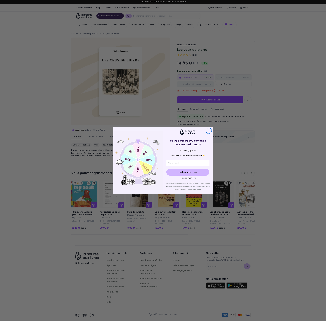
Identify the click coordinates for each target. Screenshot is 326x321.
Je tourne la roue (188, 172)
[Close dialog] (209, 131)
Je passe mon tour (188, 178)
